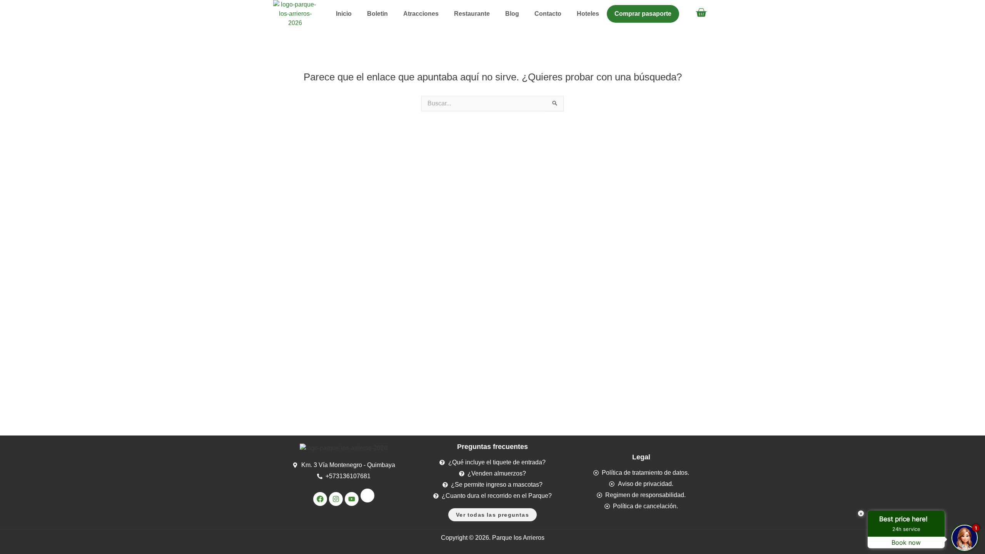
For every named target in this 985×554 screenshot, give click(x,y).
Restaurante (472, 13)
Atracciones (421, 13)
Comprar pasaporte (642, 13)
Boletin (377, 13)
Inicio (344, 13)
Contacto (547, 13)
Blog (512, 13)
